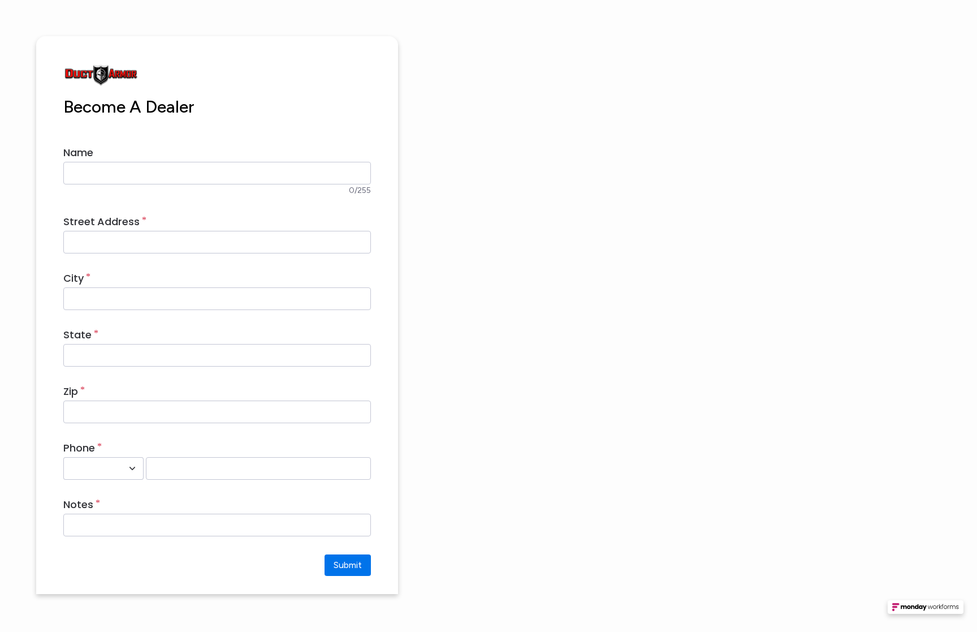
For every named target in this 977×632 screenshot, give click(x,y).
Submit (348, 565)
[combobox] (91, 468)
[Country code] (132, 468)
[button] (925, 610)
